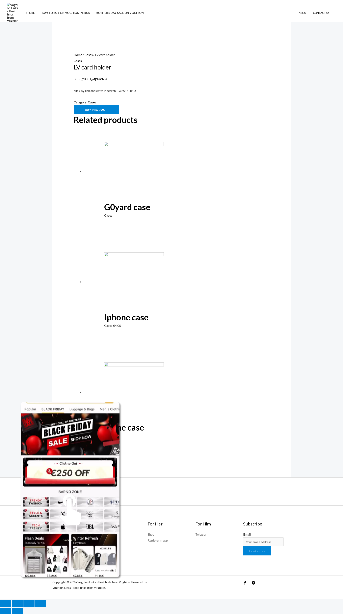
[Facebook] (245, 583)
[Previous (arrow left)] (5, 611)
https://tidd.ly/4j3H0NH (90, 79)
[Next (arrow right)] (17, 611)
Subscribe (257, 550)
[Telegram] (253, 583)
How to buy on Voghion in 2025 (65, 12)
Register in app (158, 540)
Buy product (96, 109)
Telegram (201, 534)
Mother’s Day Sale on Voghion (119, 12)
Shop (151, 534)
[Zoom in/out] (5, 603)
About (303, 12)
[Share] (29, 603)
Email (248, 534)
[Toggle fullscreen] (17, 603)
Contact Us (321, 12)
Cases (89, 55)
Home (78, 55)
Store (30, 12)
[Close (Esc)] (40, 603)
